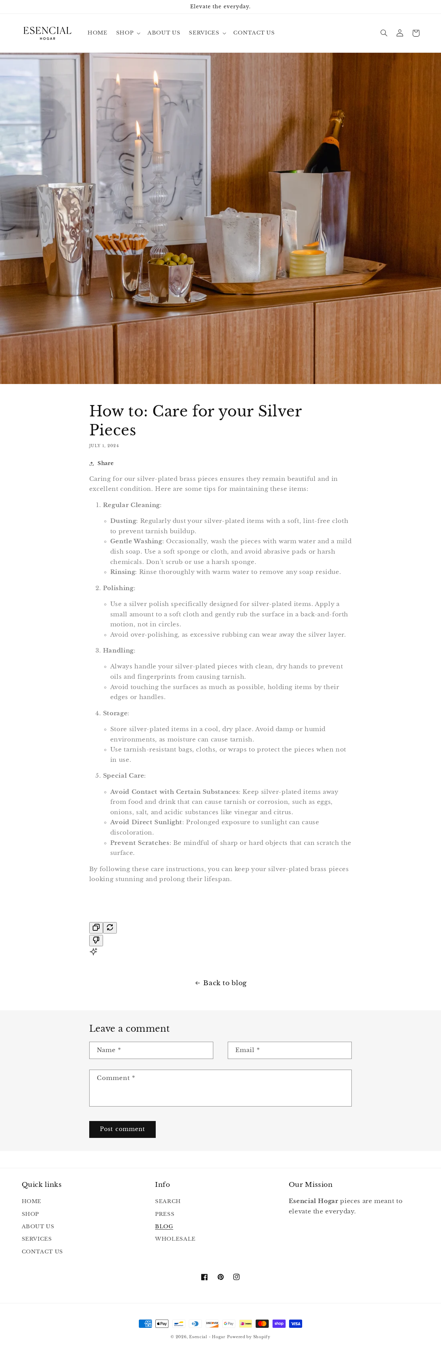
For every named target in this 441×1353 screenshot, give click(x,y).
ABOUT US (38, 1226)
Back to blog (225, 983)
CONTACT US (42, 1252)
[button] (127, 33)
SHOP (30, 1214)
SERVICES (37, 1239)
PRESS (164, 1214)
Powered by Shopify (248, 1337)
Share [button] (106, 463)
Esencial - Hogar (207, 1337)
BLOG (164, 1226)
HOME (32, 1201)
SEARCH (168, 1201)
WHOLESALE (175, 1239)
